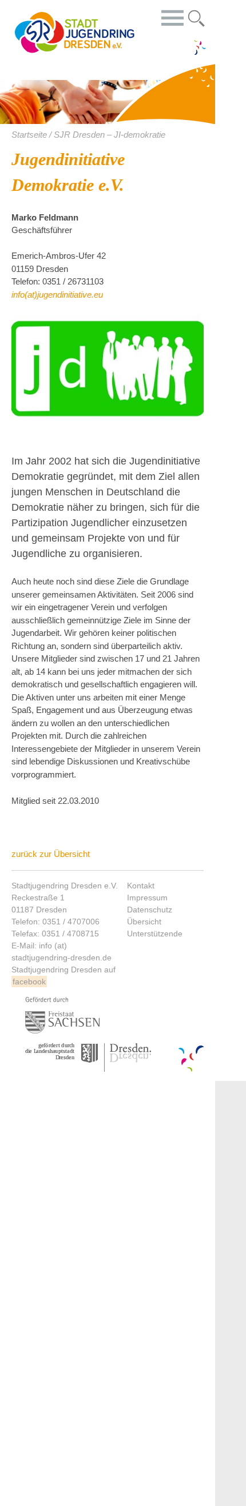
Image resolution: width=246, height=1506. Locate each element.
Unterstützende (154, 933)
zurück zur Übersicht (50, 854)
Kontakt (140, 885)
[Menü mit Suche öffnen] (196, 16)
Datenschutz (149, 909)
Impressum (147, 897)
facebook (29, 981)
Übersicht (144, 921)
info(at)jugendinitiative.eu (57, 294)
